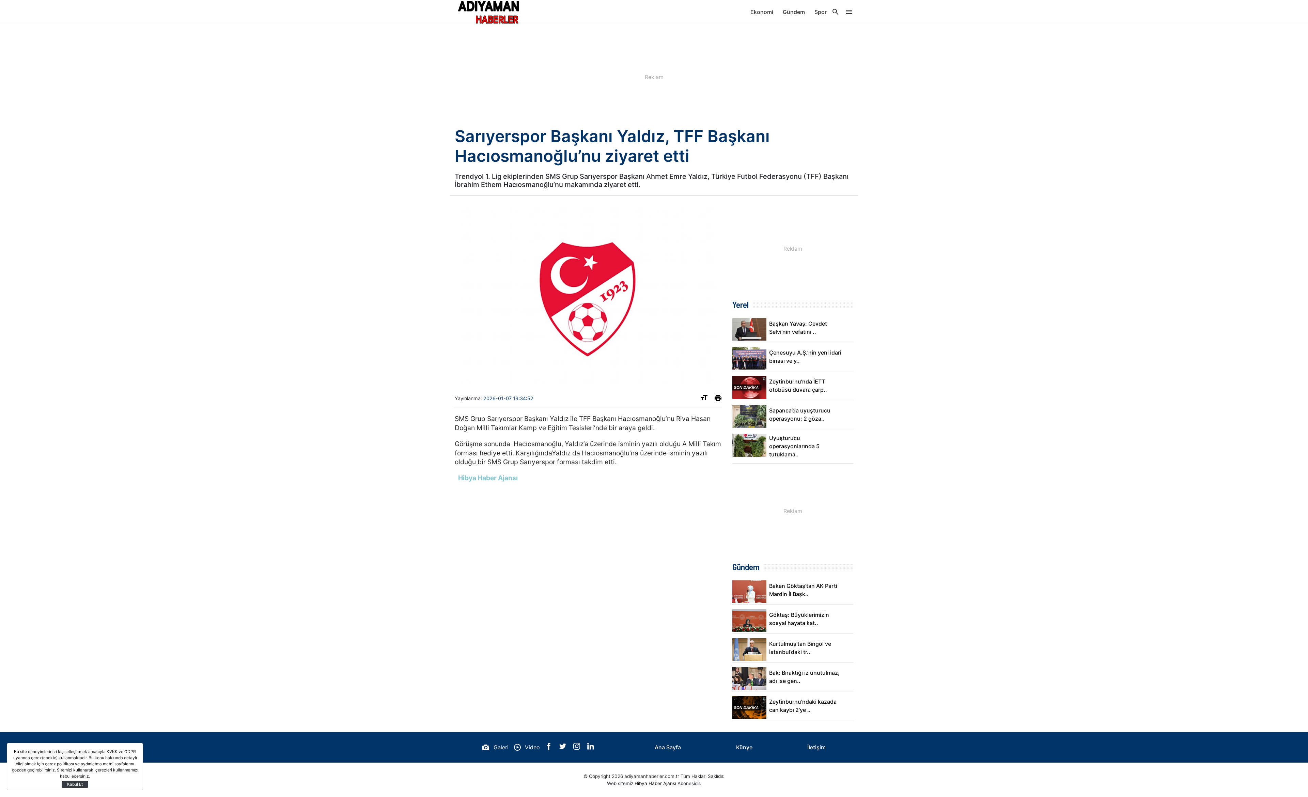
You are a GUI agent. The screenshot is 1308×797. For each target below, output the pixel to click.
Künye (744, 747)
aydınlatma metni (97, 763)
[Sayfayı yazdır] (718, 399)
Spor (820, 12)
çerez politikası (59, 763)
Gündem (794, 12)
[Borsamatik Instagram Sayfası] (577, 747)
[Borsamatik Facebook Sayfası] (549, 747)
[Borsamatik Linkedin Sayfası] (590, 747)
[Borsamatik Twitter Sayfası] (563, 747)
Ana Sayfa (668, 747)
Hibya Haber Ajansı (655, 783)
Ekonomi (761, 12)
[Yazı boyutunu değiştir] (704, 399)
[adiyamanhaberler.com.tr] (489, 12)
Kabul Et (75, 784)
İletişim (816, 747)
